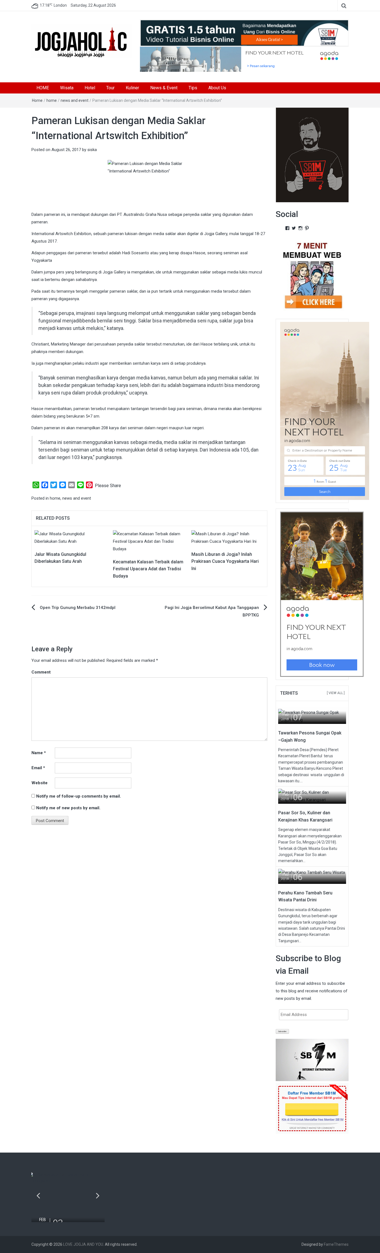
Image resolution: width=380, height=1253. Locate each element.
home (51, 100)
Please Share (108, 485)
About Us (217, 87)
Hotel (90, 87)
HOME (42, 87)
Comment (41, 672)
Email (38, 767)
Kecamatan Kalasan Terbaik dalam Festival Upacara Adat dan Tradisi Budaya (148, 569)
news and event (74, 100)
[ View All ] (336, 693)
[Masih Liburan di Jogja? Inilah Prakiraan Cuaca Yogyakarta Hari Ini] (227, 537)
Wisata (66, 87)
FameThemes (336, 1244)
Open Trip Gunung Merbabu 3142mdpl (77, 607)
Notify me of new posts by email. (68, 807)
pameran (52, 214)
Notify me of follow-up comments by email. (78, 796)
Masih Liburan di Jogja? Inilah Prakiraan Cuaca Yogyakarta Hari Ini (225, 561)
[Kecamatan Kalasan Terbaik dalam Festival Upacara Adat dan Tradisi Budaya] (149, 541)
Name (38, 752)
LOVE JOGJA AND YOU (83, 1244)
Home (37, 100)
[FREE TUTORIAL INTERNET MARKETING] (244, 32)
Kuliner (132, 87)
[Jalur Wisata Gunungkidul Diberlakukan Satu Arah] (70, 537)
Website (39, 782)
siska (92, 149)
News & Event (163, 87)
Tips (193, 87)
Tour (110, 87)
